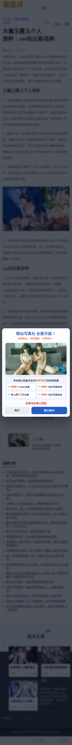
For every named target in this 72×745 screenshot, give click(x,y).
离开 (17, 410)
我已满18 (49, 410)
